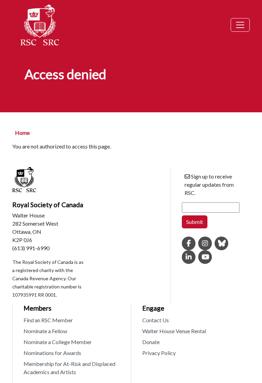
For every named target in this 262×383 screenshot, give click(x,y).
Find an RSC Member (48, 320)
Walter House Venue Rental (174, 331)
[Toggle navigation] (240, 25)
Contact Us (155, 320)
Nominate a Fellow (45, 331)
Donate (151, 342)
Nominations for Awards (52, 353)
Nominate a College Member (58, 342)
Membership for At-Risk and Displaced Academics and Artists (69, 367)
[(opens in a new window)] (188, 243)
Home (22, 132)
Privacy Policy (159, 353)
